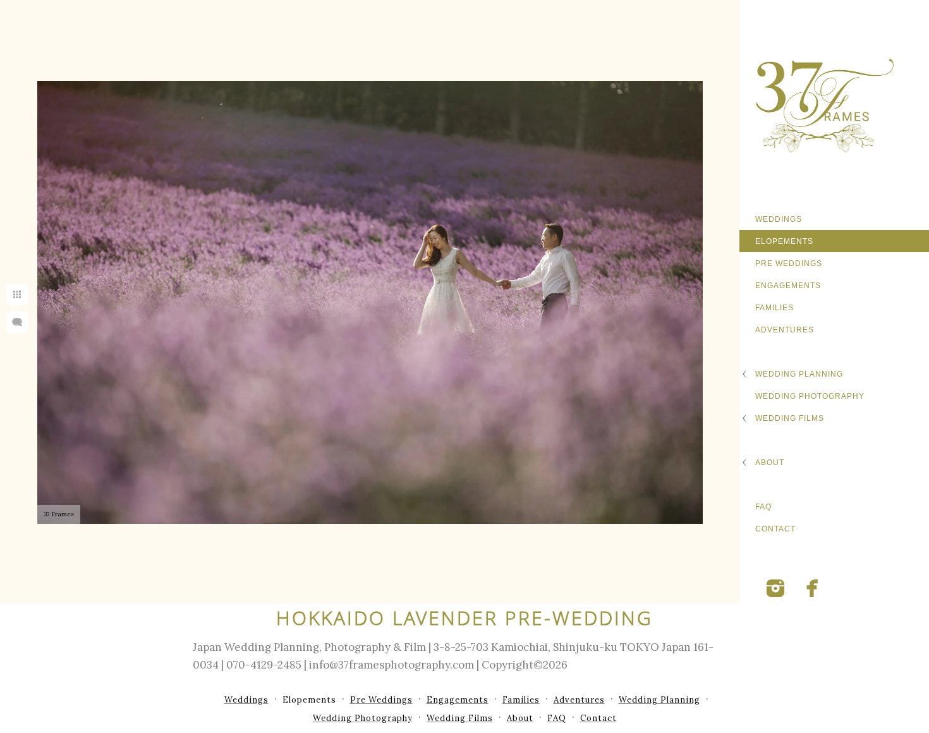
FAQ (763, 506)
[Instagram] (775, 588)
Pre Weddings (788, 263)
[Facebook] (813, 588)
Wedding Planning (799, 374)
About (769, 462)
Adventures (784, 329)
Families (774, 307)
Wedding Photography (810, 396)
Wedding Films (789, 418)
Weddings (778, 219)
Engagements (788, 285)
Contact (775, 528)
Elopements (784, 241)
